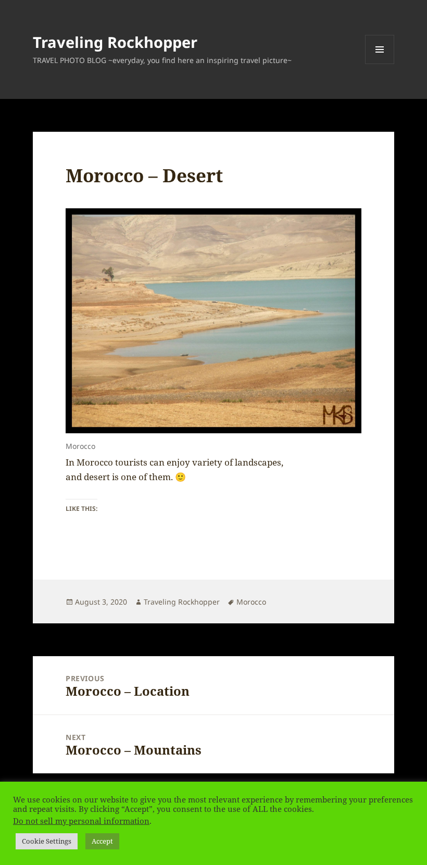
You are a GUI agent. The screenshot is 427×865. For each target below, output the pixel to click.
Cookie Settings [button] (46, 841)
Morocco (251, 602)
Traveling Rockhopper (115, 42)
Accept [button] (102, 841)
